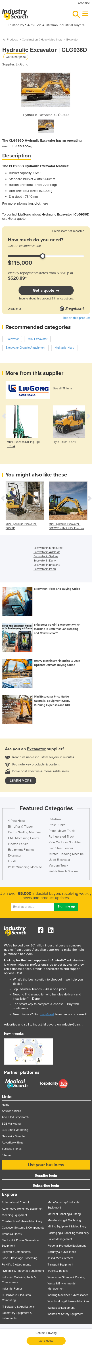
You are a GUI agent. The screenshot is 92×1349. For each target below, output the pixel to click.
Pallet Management (60, 1239)
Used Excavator (59, 860)
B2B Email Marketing (15, 1130)
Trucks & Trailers (58, 1271)
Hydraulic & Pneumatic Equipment (23, 1271)
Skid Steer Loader (61, 848)
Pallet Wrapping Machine (25, 867)
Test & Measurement (60, 1258)
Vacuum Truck (58, 865)
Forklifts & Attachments (16, 1264)
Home (5, 1105)
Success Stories (11, 1149)
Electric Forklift (18, 844)
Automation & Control (15, 1202)
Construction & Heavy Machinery (42, 39)
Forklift (12, 861)
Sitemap (7, 1155)
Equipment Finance (21, 850)
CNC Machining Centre (24, 838)
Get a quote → (46, 290)
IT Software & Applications (18, 1306)
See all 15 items (63, 388)
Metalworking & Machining (64, 1220)
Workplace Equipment (61, 1308)
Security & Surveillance (62, 1252)
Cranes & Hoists (12, 1234)
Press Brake (57, 825)
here (45, 203)
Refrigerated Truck (61, 836)
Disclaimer (14, 309)
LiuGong (22, 64)
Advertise (84, 3)
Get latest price (16, 57)
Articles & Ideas (11, 1111)
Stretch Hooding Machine (66, 854)
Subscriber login (46, 1185)
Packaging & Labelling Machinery (68, 1233)
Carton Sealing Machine (24, 832)
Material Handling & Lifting (64, 1214)
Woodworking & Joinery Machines (68, 1301)
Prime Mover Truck (62, 831)
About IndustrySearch (15, 1117)
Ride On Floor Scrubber (65, 842)
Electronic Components (16, 1252)
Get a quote (46, 1341)
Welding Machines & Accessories (68, 1295)
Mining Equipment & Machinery (67, 1226)
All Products (10, 39)
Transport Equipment (60, 1264)
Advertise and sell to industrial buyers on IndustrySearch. (43, 1024)
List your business (46, 1165)
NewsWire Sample (13, 1136)
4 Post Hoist (16, 821)
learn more (20, 780)
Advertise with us (12, 1142)
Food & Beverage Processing (19, 1258)
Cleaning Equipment (14, 1215)
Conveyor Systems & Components (23, 1227)
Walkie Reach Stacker (63, 871)
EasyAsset (47, 1014)
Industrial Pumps (12, 1288)
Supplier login (46, 1175)
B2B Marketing (11, 1123)
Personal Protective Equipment (67, 1245)
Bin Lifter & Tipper (20, 826)
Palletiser (55, 819)
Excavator (72, 39)
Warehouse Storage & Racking (66, 1277)
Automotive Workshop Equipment (22, 1209)
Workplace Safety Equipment (65, 1314)
